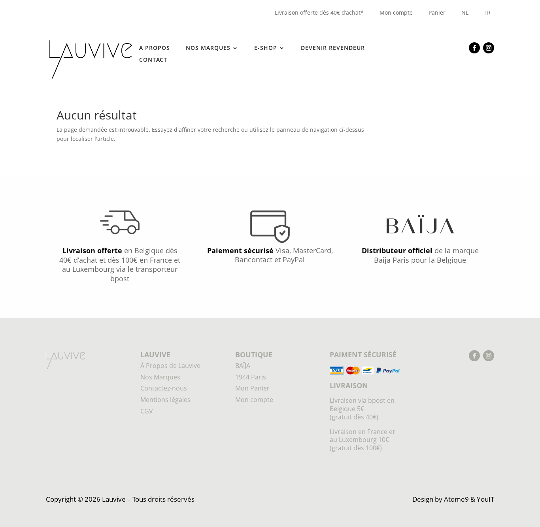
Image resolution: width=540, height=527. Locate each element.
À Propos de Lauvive (170, 365)
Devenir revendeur (333, 48)
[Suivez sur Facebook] (474, 47)
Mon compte (396, 12)
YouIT (485, 499)
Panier (437, 12)
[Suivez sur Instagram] (488, 47)
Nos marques (208, 48)
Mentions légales (165, 399)
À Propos (154, 48)
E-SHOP (265, 48)
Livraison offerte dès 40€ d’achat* (319, 12)
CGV (146, 411)
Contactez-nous (163, 388)
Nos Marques (160, 377)
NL (464, 12)
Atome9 (456, 499)
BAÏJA (242, 365)
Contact (153, 60)
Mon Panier (252, 388)
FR (487, 12)
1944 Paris (250, 377)
